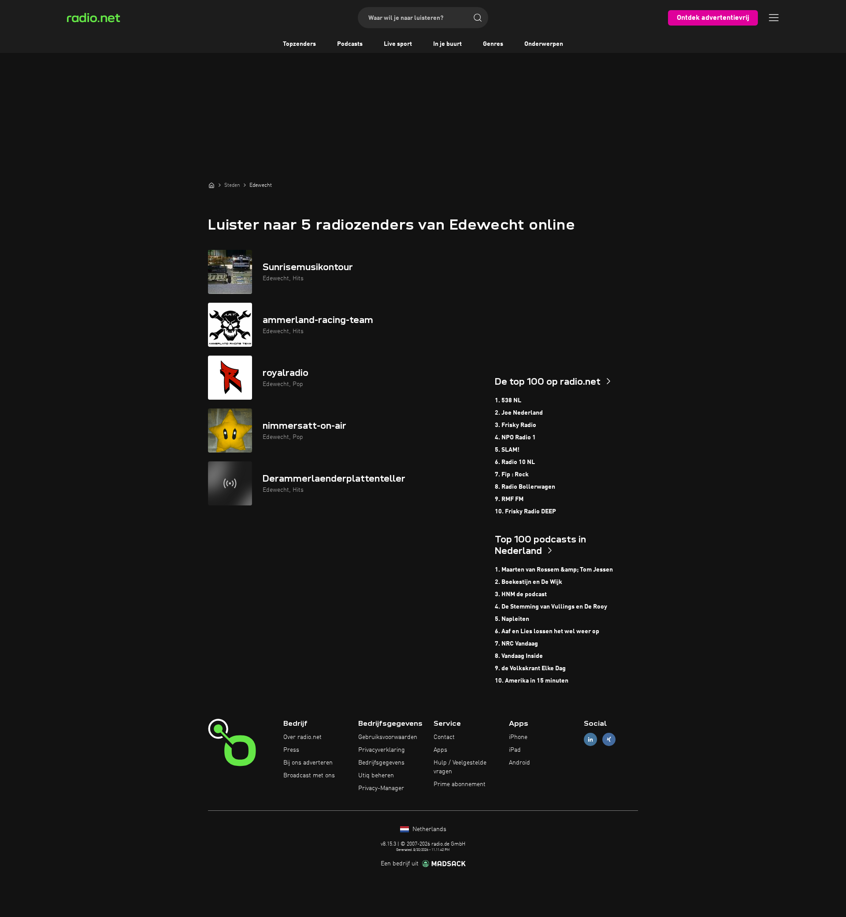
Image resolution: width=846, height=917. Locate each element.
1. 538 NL (508, 400)
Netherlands (428, 829)
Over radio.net (302, 737)
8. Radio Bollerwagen (525, 487)
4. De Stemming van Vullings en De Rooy (551, 607)
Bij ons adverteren (308, 763)
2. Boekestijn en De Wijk (528, 582)
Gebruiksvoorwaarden (387, 737)
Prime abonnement (460, 784)
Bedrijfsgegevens (381, 763)
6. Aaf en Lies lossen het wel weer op (547, 631)
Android (519, 763)
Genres (493, 44)
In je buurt (447, 44)
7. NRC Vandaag (516, 644)
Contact (444, 737)
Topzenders (299, 44)
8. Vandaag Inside (519, 656)
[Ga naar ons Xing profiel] (608, 739)
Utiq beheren (376, 775)
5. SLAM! (507, 450)
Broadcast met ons (309, 775)
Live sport (398, 44)
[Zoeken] (477, 17)
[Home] (211, 185)
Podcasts (350, 44)
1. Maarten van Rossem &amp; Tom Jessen (554, 570)
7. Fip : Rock (512, 474)
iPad (515, 750)
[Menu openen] (773, 17)
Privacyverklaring (381, 750)
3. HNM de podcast (521, 594)
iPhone (518, 737)
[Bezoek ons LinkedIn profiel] (590, 739)
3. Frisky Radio (515, 425)
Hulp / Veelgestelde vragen (460, 767)
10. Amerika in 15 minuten (531, 681)
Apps (440, 750)
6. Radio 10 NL (515, 462)
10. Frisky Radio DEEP (525, 512)
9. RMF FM (509, 499)
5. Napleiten (512, 619)
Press (291, 750)
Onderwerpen (543, 44)
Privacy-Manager (381, 788)
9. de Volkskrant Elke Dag (530, 668)
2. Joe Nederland (519, 413)
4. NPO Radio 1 (515, 437)
